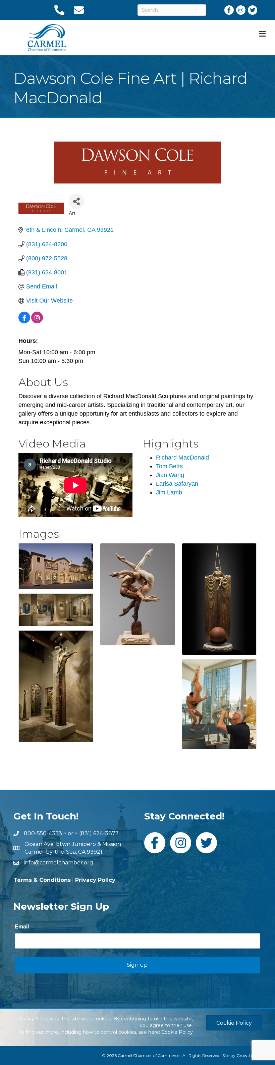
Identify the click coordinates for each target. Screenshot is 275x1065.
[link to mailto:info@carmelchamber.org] (78, 10)
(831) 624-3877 (99, 833)
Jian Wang (170, 475)
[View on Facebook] (24, 321)
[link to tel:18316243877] (59, 10)
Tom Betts (169, 466)
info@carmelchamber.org (58, 862)
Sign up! (138, 965)
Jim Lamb (169, 492)
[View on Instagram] (37, 321)
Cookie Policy (177, 1032)
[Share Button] (76, 201)
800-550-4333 (43, 833)
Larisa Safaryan (177, 483)
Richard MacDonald (182, 457)
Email (22, 926)
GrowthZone (249, 1055)
